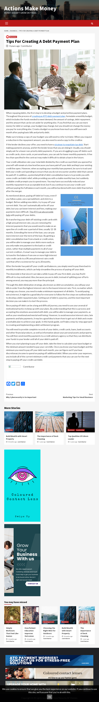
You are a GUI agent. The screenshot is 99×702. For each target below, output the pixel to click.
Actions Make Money (30, 8)
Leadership (80, 430)
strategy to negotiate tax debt (69, 144)
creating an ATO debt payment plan (48, 116)
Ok (49, 697)
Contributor (26, 46)
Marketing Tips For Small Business (78, 395)
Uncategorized (11, 622)
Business (13, 37)
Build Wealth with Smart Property (67, 631)
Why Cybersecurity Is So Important (21, 395)
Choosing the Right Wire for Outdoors (49, 631)
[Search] (92, 23)
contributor (22, 442)
